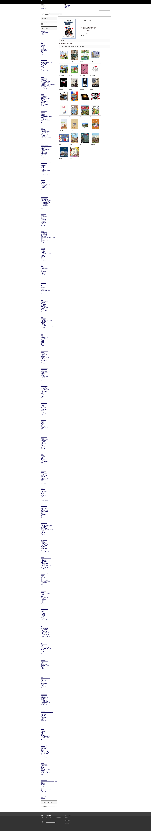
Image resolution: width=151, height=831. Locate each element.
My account (68, 815)
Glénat (42, 458)
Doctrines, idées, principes (45, 120)
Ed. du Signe (43, 278)
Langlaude (42, 227)
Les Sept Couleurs (44, 232)
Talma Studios (43, 479)
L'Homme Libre (43, 225)
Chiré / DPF (43, 645)
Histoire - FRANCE (44, 79)
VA (41, 411)
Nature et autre (43, 130)
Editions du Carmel (44, 386)
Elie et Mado (43, 651)
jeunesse (42, 53)
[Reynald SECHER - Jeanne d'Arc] (95, 110)
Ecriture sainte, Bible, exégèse (46, 146)
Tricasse (42, 696)
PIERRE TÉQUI (43, 387)
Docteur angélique (44, 543)
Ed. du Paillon (43, 690)
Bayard (42, 460)
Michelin (42, 342)
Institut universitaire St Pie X (46, 648)
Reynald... (92, 116)
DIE (41, 191)
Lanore (42, 512)
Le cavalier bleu (43, 404)
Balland (42, 406)
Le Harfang (43, 783)
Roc (41, 258)
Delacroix (42, 190)
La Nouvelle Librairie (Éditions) (46, 665)
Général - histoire (44, 78)
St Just (42, 266)
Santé (42, 128)
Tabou (42, 773)
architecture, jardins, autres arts (46, 62)
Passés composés (44, 523)
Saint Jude (43, 542)
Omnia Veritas (43, 309)
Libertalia (42, 603)
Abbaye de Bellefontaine (45, 430)
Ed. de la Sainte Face (44, 730)
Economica (43, 654)
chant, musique (43, 64)
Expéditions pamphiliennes (45, 702)
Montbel (42, 428)
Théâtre (42, 155)
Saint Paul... (61, 130)
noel (41, 754)
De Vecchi (42, 277)
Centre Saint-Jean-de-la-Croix (46, 558)
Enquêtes (42, 67)
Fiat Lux (42, 501)
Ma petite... (82, 61)
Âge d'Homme (43, 220)
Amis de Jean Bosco (44, 172)
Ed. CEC (42, 733)
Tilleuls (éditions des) (44, 751)
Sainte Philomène (44, 568)
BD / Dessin (46, 14)
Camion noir (43, 182)
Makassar (42, 699)
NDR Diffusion (43, 748)
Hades (42, 436)
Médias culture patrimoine (45, 581)
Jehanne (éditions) (44, 664)
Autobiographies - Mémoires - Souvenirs (48, 84)
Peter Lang (43, 248)
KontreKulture (43, 219)
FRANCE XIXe (43, 80)
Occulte (42, 117)
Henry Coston (43, 214)
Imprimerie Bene (44, 216)
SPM (42, 223)
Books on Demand (44, 409)
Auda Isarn (43, 175)
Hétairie (42, 592)
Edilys (42, 635)
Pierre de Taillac (43, 338)
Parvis (42, 706)
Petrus (42, 379)
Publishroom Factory (44, 701)
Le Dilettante (43, 625)
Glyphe (42, 347)
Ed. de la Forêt (43, 717)
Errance (42, 620)
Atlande (42, 522)
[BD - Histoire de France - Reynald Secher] (64, 55)
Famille (42, 68)
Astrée (42, 667)
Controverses (43, 140)
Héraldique (43, 61)
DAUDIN (42, 345)
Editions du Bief (43, 413)
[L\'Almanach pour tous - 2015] (85, 96)
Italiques (42, 218)
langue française (44, 153)
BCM (42, 181)
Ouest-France (43, 243)
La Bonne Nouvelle (44, 548)
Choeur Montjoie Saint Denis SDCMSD (47, 326)
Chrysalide (43, 698)
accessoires (43, 31)
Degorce (42, 166)
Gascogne (42, 596)
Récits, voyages (44, 156)
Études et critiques (44, 152)
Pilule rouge (43, 669)
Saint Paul (43, 374)
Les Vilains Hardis (44, 234)
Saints (42, 141)
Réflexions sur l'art (44, 63)
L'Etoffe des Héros (44, 731)
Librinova (42, 480)
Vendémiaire (43, 600)
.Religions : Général (44, 93)
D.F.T (42, 317)
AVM (42, 355)
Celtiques (42, 183)
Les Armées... (93, 144)
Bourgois (42, 421)
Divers (42, 43)
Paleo (42, 637)
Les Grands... (61, 158)
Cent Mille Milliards (44, 475)
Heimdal (42, 167)
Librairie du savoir (44, 695)
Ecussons (42, 34)
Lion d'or (42, 649)
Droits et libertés (44, 354)
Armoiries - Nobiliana (44, 757)
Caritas (42, 584)
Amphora (42, 705)
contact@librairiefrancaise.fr (50, 822)
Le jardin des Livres (44, 510)
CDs (41, 42)
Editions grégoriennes (44, 351)
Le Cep (42, 776)
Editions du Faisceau (44, 659)
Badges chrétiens (44, 36)
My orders (66, 817)
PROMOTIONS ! (44, 124)
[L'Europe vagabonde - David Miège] (85, 82)
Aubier (42, 621)
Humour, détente (44, 759)
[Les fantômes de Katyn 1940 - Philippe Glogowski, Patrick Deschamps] (85, 138)
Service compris (44, 724)
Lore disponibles (44, 275)
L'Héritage (42, 763)
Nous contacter (43, 8)
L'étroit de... (82, 130)
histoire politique (44, 122)
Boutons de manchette (45, 32)
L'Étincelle (42, 790)
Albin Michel (43, 441)
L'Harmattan (43, 221)
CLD (41, 408)
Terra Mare (43, 356)
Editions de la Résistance (45, 202)
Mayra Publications (44, 656)
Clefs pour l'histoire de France (46, 687)
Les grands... (92, 130)
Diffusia (42, 541)
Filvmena (42, 557)
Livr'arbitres (43, 735)
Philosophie (43, 756)
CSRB (42, 576)
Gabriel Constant (44, 210)
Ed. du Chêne (43, 714)
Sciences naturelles (44, 758)
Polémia (42, 250)
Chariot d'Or (43, 494)
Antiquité (42, 87)
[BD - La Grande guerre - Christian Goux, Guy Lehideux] (74, 110)
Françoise (42, 788)
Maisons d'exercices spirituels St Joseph (48, 237)
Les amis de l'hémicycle (45, 793)
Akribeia (42, 171)
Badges (42, 35)
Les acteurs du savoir (44, 371)
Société (42, 157)
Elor (41, 643)
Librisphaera (43, 711)
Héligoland (43, 305)
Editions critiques (44, 700)
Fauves (42, 224)
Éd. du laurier (43, 370)
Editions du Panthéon (44, 461)
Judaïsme (42, 94)
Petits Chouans (43, 642)
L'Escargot (43, 564)
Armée (42, 72)
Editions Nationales (44, 205)
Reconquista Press (44, 631)
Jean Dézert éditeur (44, 688)
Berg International (44, 391)
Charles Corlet (43, 723)
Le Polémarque (43, 591)
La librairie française (44, 396)
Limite (42, 782)
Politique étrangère (44, 88)
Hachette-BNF (43, 483)
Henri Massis (43, 105)
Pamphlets (43, 123)
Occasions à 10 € (44, 114)
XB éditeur (43, 574)
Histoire (42, 77)
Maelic (42, 663)
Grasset (42, 447)
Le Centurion (43, 546)
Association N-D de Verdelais (46, 655)
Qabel (42, 562)
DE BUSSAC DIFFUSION (45, 636)
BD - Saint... (61, 102)
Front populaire (43, 792)
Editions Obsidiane (44, 316)
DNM (42, 579)
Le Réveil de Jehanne (44, 697)
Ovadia (42, 732)
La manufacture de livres (45, 402)
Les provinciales (44, 540)
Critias (42, 677)
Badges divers (43, 37)
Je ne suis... (61, 89)
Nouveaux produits (67, 5)
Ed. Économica (43, 321)
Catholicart (43, 746)
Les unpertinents (44, 506)
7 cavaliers (43, 566)
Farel (42, 359)
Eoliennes (42, 530)
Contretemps (43, 547)
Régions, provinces (44, 132)
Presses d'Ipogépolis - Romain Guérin (47, 745)
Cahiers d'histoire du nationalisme (46, 775)
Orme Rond (43, 242)
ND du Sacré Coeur (44, 240)
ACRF (42, 633)
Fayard (42, 445)
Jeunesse (42, 46)
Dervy (42, 716)
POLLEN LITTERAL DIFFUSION (46, 525)
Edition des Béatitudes (45, 629)
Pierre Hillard (43, 249)
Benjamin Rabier (44, 96)
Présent (42, 252)
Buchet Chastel (43, 419)
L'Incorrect (43, 786)
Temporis (42, 415)
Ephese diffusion (44, 569)
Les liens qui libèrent (44, 619)
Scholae (42, 638)
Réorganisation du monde (45, 740)
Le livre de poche (44, 437)
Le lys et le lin (43, 738)
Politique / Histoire (44, 55)
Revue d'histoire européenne (46, 789)
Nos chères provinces (44, 197)
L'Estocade (43, 570)
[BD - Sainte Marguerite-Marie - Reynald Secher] (64, 68)
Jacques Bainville (44, 106)
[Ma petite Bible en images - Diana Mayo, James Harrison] (85, 55)
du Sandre (42, 601)
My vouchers (67, 823)
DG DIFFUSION (43, 491)
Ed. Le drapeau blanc (44, 563)
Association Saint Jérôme (45, 627)
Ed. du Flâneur (43, 707)
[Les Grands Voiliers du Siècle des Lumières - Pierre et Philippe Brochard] (64, 152)
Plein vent (42, 474)
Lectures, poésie (44, 50)
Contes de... (71, 158)
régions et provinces (44, 134)
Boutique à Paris (66, 6)
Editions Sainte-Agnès (45, 312)
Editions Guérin (43, 318)
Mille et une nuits (44, 473)
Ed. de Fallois (43, 443)
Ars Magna (43, 323)
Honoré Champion (44, 284)
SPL (41, 265)
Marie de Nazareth (44, 552)
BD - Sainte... (61, 75)
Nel (41, 241)
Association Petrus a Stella (45, 551)
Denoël (42, 393)
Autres (42, 33)
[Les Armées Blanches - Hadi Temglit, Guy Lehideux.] (95, 138)
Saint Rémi (43, 259)
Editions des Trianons (44, 307)
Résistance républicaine (45, 628)
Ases (42, 294)
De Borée (42, 405)
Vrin (41, 311)
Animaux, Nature (44, 163)
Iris (41, 217)
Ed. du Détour (43, 420)
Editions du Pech (44, 369)
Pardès (42, 630)
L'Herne (42, 617)
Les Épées (43, 784)
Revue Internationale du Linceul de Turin (48, 772)
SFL (41, 168)
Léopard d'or (43, 308)
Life (41, 378)
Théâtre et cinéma (44, 60)
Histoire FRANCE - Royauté (45, 81)
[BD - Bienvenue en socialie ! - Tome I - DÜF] (74, 96)
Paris (42, 133)
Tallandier (42, 398)
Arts (41, 59)
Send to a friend (85, 33)
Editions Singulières (44, 301)
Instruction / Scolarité (44, 101)
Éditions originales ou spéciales (46, 116)
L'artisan (42, 472)
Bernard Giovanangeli (44, 478)
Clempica (42, 289)
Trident (42, 646)
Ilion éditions (43, 459)
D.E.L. (42, 189)
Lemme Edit (43, 353)
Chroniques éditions (44, 337)
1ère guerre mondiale (44, 71)
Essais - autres (43, 154)
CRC (42, 188)
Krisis (42, 286)
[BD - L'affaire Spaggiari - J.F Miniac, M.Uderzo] (95, 82)
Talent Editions (43, 471)
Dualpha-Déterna (44, 196)
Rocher (42, 450)
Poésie (42, 151)
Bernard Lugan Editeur (45, 632)
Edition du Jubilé (44, 364)
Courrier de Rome (44, 187)
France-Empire (43, 553)
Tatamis (42, 346)
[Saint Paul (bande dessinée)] (64, 124)
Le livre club (43, 303)
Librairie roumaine (44, 683)
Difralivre (42, 192)
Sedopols (42, 261)
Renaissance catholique (45, 544)
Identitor (42, 215)
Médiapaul (42, 397)
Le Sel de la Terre (44, 764)
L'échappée (43, 329)
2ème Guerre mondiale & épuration (47, 70)
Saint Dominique (44, 582)
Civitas (42, 583)
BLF (41, 291)
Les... (81, 144)
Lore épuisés (43, 276)
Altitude (42, 575)
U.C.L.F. (42, 269)
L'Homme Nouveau (44, 360)
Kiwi (41, 518)
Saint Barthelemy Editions (45, 736)
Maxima (42, 484)
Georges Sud (43, 273)
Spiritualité (43, 135)
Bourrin (42, 392)
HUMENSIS (43, 490)
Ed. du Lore (43, 274)
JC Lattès (42, 433)
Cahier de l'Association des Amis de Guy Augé (49, 781)
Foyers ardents (43, 722)
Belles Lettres (43, 327)
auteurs (42, 164)
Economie (42, 755)
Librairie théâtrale (44, 720)
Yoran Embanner (44, 528)
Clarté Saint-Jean (44, 185)
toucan (42, 444)
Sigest (42, 488)
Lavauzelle (43, 489)
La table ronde (43, 395)
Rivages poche (43, 615)
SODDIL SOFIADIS (44, 500)
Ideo (41, 477)
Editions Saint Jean (44, 661)
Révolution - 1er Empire (45, 82)
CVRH (42, 300)
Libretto (42, 423)
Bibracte (42, 729)
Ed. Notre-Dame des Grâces (46, 200)
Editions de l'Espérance (45, 389)
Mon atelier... (71, 130)
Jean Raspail (43, 107)
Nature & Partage (44, 508)
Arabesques (43, 703)
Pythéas (42, 255)
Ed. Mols (42, 422)
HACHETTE (43, 432)
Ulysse (42, 270)
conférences (43, 44)
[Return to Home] (42, 14)
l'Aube (42, 604)
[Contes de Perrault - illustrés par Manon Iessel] (74, 152)
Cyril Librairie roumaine (45, 737)
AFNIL (42, 728)
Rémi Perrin (43, 256)
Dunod (42, 462)
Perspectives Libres (44, 481)
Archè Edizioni (43, 165)
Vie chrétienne (43, 138)
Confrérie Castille (44, 644)
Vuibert (42, 516)
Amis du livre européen (45, 173)
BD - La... (71, 116)
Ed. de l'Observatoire (44, 618)
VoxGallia (42, 662)
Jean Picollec (43, 514)
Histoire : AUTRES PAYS (45, 86)
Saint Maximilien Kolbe (45, 260)
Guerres (42, 69)
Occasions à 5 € (44, 115)
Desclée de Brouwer (44, 439)
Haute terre (43, 287)
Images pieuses (43, 147)
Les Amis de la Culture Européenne (47, 712)
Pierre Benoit (43, 112)
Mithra (42, 238)
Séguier (42, 598)
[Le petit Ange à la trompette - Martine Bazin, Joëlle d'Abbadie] (64, 138)
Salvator (42, 539)
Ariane (42, 496)
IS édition (42, 467)
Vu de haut (43, 774)
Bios (42, 650)
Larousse (42, 449)
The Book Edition (44, 673)
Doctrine (42, 139)
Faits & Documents (44, 762)
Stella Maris (43, 267)
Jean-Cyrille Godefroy (44, 527)
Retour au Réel (43, 679)
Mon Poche (43, 426)
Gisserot (42, 352)
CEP (42, 685)
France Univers (43, 283)
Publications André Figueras (46, 253)
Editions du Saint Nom (45, 203)
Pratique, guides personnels (45, 131)
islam (42, 90)
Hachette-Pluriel (43, 448)
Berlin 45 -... (71, 61)
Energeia (42, 282)
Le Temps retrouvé (44, 586)
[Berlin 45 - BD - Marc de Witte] (74, 55)
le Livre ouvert (43, 385)
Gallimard (42, 394)
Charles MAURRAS (44, 104)
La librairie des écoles (44, 511)
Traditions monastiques (45, 357)
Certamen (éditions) (44, 567)
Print (83, 35)
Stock (42, 454)
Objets (42, 51)
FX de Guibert (43, 446)
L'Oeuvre (42, 226)
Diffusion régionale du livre (45, 585)
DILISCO (42, 509)
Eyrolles (42, 431)
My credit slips (67, 818)
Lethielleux (43, 463)
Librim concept (43, 306)
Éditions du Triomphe (44, 368)
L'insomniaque (43, 304)
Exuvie (42, 498)
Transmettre (43, 381)
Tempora (42, 721)
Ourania (42, 533)
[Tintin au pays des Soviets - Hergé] (64, 110)
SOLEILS (42, 594)
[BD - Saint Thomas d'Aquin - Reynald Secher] (64, 96)
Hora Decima (43, 373)
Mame (42, 339)
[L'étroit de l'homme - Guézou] (85, 124)
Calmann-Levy (43, 456)
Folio (42, 425)
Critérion (42, 340)
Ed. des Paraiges (44, 198)
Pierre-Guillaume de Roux (45, 526)
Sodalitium (43, 324)
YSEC (42, 272)
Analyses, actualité (44, 119)
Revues (42, 257)
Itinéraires (42, 293)
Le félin (42, 602)
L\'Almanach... (82, 102)
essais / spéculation (44, 145)
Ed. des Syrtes (43, 599)
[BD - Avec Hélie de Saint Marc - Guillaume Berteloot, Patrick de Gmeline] (85, 110)
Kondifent (42, 668)
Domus (42, 559)
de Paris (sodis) (43, 407)
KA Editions (43, 507)
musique (42, 113)
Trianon (42, 684)
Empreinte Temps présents (45, 549)
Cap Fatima (43, 713)
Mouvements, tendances (45, 85)
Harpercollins (43, 476)
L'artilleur (42, 438)
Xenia (42, 328)
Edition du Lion (43, 288)
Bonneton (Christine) (44, 427)
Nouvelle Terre (43, 505)
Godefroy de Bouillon (44, 213)
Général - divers (43, 97)
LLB (41, 285)
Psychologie (43, 129)
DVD (42, 52)
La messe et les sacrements (46, 137)
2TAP (42, 741)
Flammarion (43, 610)
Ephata (42, 482)
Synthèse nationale (44, 268)
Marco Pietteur (43, 495)
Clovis (42, 531)
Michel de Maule (44, 403)
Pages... (91, 61)
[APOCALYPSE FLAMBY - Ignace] (95, 96)
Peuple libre (43, 377)
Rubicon (42, 295)
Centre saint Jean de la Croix (46, 565)
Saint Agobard (43, 325)
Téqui (42, 361)
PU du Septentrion (44, 412)
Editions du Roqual (44, 747)
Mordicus (42, 455)
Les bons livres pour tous (45, 290)
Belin (42, 524)
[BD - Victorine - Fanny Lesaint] (74, 82)
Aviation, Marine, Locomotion (46, 162)
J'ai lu (42, 612)
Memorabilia (43, 587)
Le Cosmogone (43, 686)
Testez (42, 497)
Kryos (42, 424)
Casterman (43, 611)
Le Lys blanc (43, 577)
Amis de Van (43, 313)
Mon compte (66, 7)
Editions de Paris (44, 388)
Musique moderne (44, 49)
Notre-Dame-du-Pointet (45, 704)
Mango (42, 343)
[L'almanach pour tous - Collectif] (85, 68)
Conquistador (43, 186)
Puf (41, 254)
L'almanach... (82, 75)
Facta (42, 207)
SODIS (42, 390)
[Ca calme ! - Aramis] (95, 68)
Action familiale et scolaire (45, 170)
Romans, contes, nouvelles (45, 149)
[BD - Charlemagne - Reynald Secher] (74, 68)
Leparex (42, 231)
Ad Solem (42, 466)
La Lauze (42, 750)
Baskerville (43, 180)
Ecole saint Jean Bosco (45, 634)
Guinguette (43, 45)
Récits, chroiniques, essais (45, 752)
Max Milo (42, 515)
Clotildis (42, 578)
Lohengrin (42, 666)
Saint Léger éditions (44, 372)
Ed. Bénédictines (44, 561)
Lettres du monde (44, 235)
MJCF (42, 239)
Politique (42, 118)
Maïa (42, 739)
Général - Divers (44, 136)
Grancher (42, 493)
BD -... (60, 61)
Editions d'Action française (45, 593)
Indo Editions (43, 682)
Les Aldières (43, 322)
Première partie (43, 560)
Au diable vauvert (44, 414)
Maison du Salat (44, 236)
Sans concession (44, 694)
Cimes (42, 653)
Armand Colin (43, 440)
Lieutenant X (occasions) (45, 98)
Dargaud (42, 341)
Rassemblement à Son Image (46, 535)
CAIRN (42, 749)
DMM (42, 536)
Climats (42, 616)
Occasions (43, 102)
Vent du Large (43, 271)
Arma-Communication (44, 174)
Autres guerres (43, 76)
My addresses (67, 820)
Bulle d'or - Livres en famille (45, 678)
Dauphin (42, 608)
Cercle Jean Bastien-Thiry (45, 184)
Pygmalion (43, 613)
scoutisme (43, 99)
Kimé (42, 334)
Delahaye (42, 671)
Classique (42, 48)
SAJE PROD (43, 363)
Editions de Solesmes (44, 376)
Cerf (41, 429)
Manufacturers (47, 802)
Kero (42, 457)
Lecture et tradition (44, 780)
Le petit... (60, 144)
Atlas (42, 292)
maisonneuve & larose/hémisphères (47, 529)
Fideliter (42, 208)
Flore (42, 681)
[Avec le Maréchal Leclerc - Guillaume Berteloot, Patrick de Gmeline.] (74, 138)
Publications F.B (44, 310)
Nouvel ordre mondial (44, 753)
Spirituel (42, 47)
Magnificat (43, 344)
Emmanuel (43, 358)
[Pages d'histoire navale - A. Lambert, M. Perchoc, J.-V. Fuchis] (95, 55)
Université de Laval (44, 580)
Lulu (41, 626)
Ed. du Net (43, 715)
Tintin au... (61, 116)
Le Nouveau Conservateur (45, 791)
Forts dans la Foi (44, 209)
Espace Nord (43, 302)
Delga (42, 734)
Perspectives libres (44, 771)
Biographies (43, 83)
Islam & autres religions (45, 89)
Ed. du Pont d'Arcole (44, 199)
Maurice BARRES (44, 111)
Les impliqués (43, 222)
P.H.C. (42, 244)
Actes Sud (43, 614)
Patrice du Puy (43, 680)
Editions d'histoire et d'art (45, 201)
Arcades (42, 652)
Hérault (42, 719)
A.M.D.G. (42, 169)
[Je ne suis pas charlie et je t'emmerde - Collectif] (64, 82)
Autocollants (43, 38)
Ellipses (42, 206)
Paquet (42, 465)
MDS (42, 335)
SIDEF (42, 299)
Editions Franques (44, 204)
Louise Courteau (44, 499)
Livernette (42, 672)
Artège (42, 442)
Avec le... (71, 144)
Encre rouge (43, 718)
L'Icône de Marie (44, 545)
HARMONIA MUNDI (44, 597)
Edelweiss (42, 670)
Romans (42, 148)
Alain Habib (43, 689)
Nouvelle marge (43, 660)
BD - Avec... (82, 116)
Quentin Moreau (43, 550)
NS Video (42, 362)
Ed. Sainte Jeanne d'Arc (45, 647)
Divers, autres (43, 121)
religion (42, 54)
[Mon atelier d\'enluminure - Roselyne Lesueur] (74, 124)
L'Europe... (82, 89)
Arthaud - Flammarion (44, 609)
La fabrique (43, 330)
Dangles (42, 492)
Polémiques (43, 251)
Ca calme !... (92, 75)
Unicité (42, 595)
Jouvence (42, 513)
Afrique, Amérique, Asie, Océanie (46, 158)
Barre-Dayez (43, 179)
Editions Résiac (43, 319)
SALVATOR (43, 532)
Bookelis (42, 464)
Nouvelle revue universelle (45, 769)
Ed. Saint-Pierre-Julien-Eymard (46, 320)
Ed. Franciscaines (44, 534)
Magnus (42, 410)
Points (42, 336)
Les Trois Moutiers (44, 233)
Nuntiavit (42, 380)
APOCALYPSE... (93, 102)
